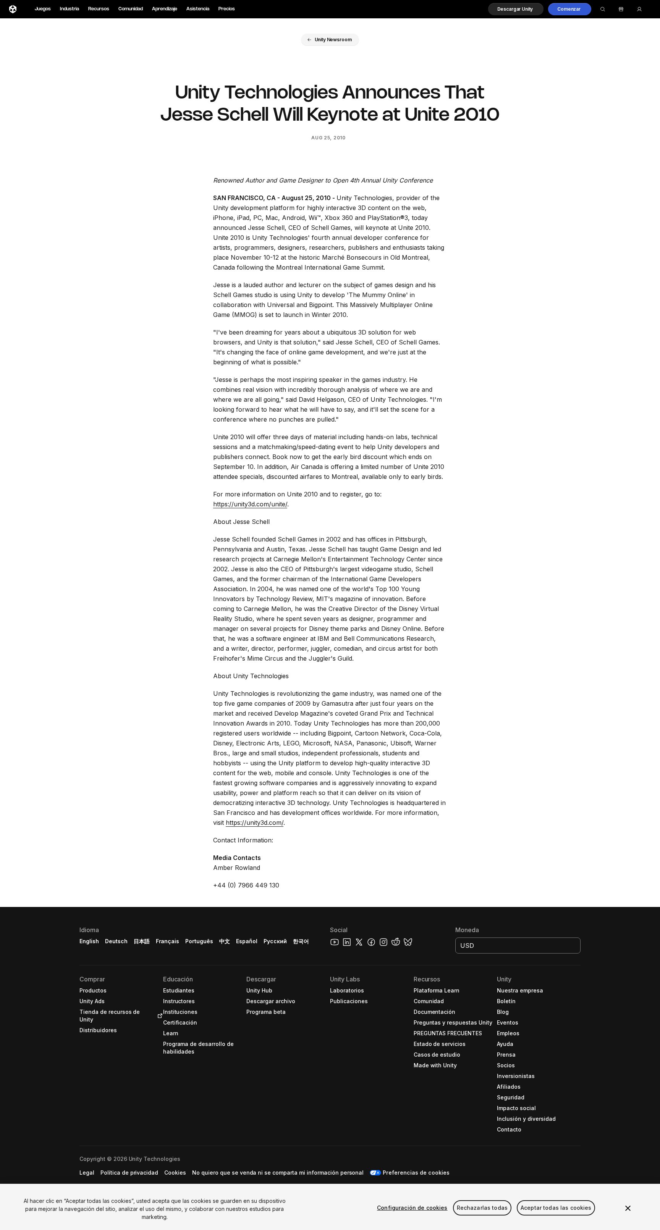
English (89, 941)
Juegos (43, 9)
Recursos (98, 9)
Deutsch (116, 941)
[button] (516, 9)
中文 (224, 941)
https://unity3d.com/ (254, 822)
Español (246, 941)
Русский (275, 941)
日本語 (142, 941)
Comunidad (130, 9)
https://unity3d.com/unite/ (250, 504)
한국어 (301, 941)
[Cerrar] (627, 1208)
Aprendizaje (164, 9)
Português (199, 941)
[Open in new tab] (158, 1016)
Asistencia (197, 9)
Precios (226, 9)
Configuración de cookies (412, 1207)
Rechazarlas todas (482, 1207)
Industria (69, 9)
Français (168, 941)
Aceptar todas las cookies (556, 1207)
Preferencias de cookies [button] (416, 1172)
